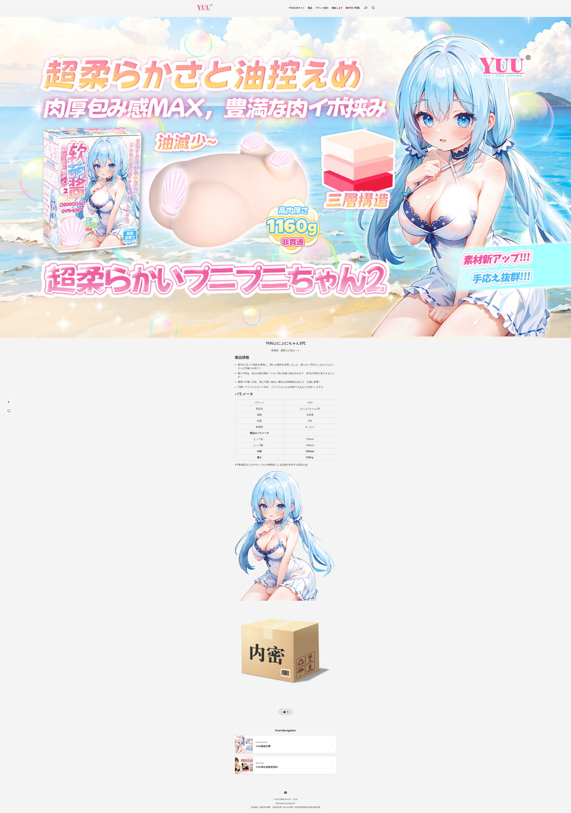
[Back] (9, 402)
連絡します (337, 7)
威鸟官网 (316, 807)
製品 (310, 7)
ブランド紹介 (322, 7)
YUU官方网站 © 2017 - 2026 (285, 799)
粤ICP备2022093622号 (285, 803)
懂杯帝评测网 (265, 807)
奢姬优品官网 (307, 807)
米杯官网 (297, 807)
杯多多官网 (277, 807)
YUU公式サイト (297, 7)
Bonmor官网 (288, 807)
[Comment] (9, 411)
